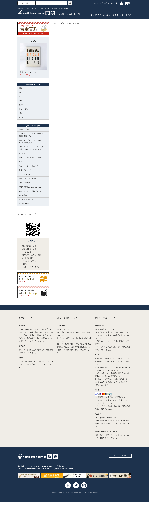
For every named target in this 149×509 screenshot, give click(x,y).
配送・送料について (29, 249)
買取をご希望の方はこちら (104, 3)
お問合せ (106, 15)
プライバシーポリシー (30, 261)
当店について (118, 15)
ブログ (128, 15)
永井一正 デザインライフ (29, 73)
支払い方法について (29, 246)
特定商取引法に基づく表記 (31, 255)
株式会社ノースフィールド (27, 466)
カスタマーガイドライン (30, 267)
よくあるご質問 (27, 258)
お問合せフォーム (120, 455)
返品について (26, 252)
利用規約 (25, 264)
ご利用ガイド (95, 15)
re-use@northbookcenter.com (33, 469)
